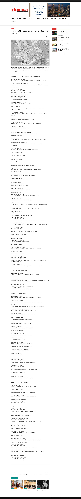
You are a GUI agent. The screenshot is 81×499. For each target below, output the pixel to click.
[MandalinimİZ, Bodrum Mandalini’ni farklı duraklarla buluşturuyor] (54, 33)
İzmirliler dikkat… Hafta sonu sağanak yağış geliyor (20, 474)
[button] (68, 24)
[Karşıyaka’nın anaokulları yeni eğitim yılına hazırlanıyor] (17, 484)
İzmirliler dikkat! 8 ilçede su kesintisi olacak (41, 474)
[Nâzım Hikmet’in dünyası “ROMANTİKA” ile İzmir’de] (43, 484)
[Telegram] (29, 467)
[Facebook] (19, 467)
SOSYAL (12, 28)
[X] (21, 467)
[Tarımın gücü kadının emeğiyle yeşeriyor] (54, 44)
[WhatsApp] (26, 467)
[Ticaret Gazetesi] (20, 10)
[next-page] (13, 493)
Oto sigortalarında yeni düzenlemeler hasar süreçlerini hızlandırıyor (63, 49)
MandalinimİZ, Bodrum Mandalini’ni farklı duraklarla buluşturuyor (63, 32)
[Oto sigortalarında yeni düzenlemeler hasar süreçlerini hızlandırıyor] (54, 50)
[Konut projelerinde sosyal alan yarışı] (54, 39)
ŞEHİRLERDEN (13, 27)
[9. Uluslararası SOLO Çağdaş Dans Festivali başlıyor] (30, 484)
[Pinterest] (24, 467)
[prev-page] (11, 493)
